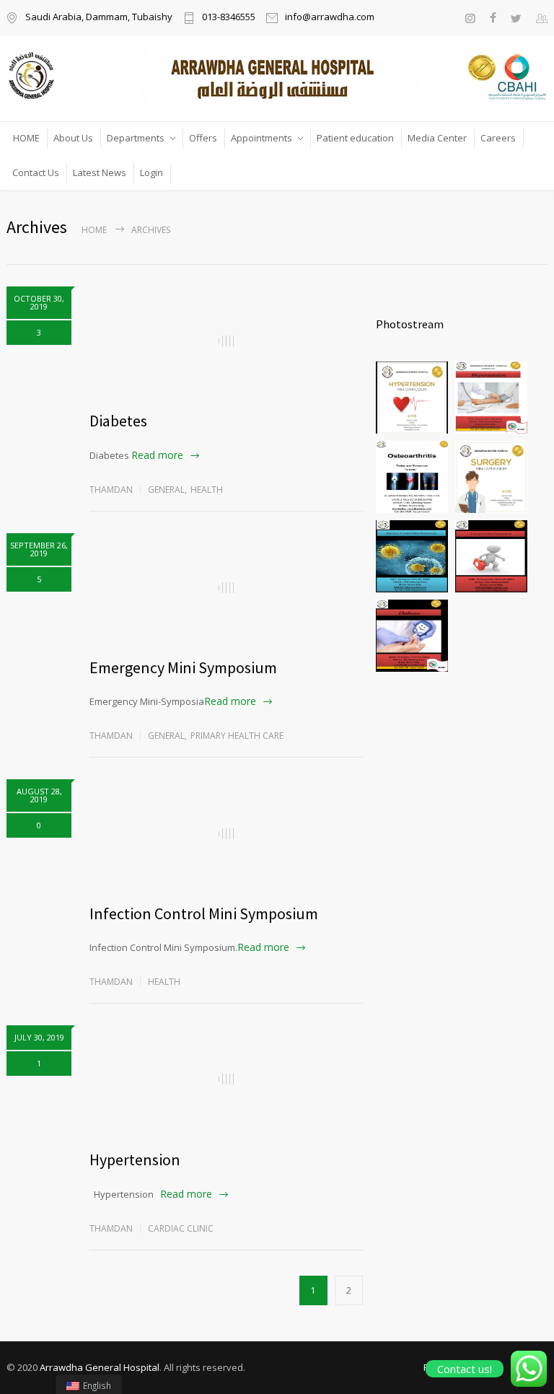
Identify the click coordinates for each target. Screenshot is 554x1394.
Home (94, 230)
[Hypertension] (226, 1079)
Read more (157, 455)
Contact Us (35, 172)
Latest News (99, 172)
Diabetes (118, 421)
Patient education (355, 137)
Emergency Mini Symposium (183, 667)
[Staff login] (542, 18)
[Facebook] (493, 18)
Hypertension (134, 1159)
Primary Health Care (236, 735)
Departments (135, 137)
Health (206, 489)
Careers (498, 137)
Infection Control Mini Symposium (203, 913)
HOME (26, 137)
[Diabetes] (226, 340)
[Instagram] (470, 18)
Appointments (261, 137)
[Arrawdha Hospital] (277, 77)
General (166, 489)
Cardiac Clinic (181, 1228)
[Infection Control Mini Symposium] (226, 833)
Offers (203, 137)
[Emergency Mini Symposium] (226, 587)
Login (151, 172)
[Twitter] (516, 18)
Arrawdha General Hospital (99, 1367)
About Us (73, 137)
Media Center (437, 137)
